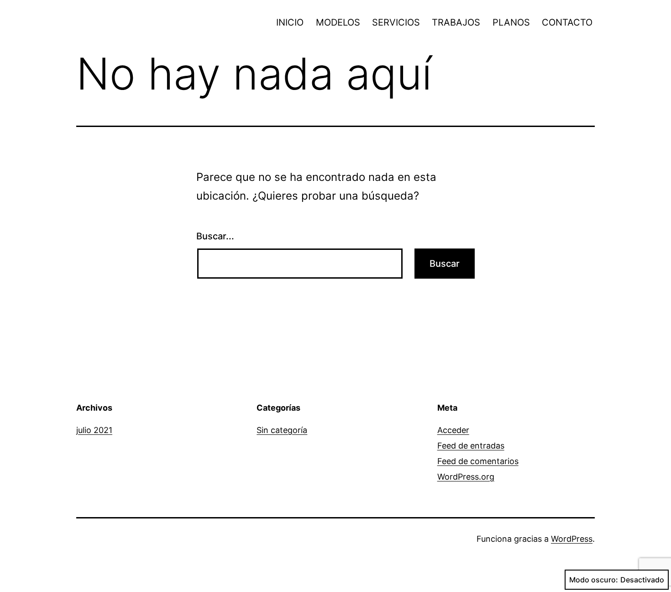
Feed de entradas (470, 445)
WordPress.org (465, 476)
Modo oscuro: (593, 579)
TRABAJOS (456, 22)
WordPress (571, 539)
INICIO (290, 22)
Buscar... (215, 236)
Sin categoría (282, 430)
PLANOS (511, 22)
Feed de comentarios (478, 461)
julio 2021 (94, 430)
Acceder (453, 430)
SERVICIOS (396, 22)
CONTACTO (567, 22)
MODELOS (338, 22)
